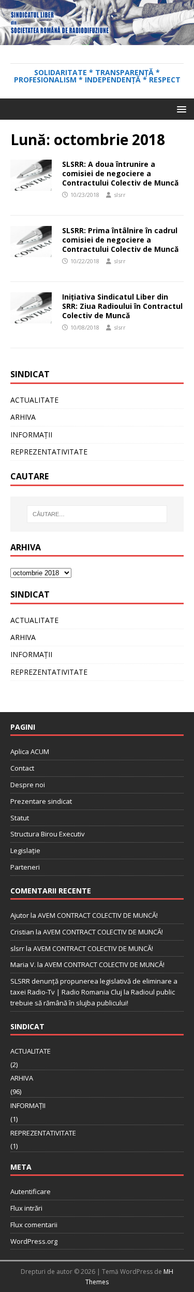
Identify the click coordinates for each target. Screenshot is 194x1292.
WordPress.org (33, 1241)
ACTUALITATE (34, 400)
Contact (22, 768)
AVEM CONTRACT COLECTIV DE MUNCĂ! (98, 915)
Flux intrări (26, 1208)
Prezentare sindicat (41, 801)
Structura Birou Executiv (47, 834)
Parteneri (25, 867)
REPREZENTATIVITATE (48, 452)
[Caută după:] (97, 514)
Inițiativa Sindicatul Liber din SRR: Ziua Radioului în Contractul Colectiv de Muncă (122, 306)
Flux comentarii (33, 1224)
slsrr (120, 194)
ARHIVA (23, 417)
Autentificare (30, 1191)
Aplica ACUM (29, 751)
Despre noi (27, 784)
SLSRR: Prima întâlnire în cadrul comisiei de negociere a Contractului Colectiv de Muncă (120, 239)
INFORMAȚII (31, 434)
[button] (179, 108)
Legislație (25, 850)
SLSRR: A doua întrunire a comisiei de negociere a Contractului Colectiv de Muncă (120, 173)
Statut (19, 817)
